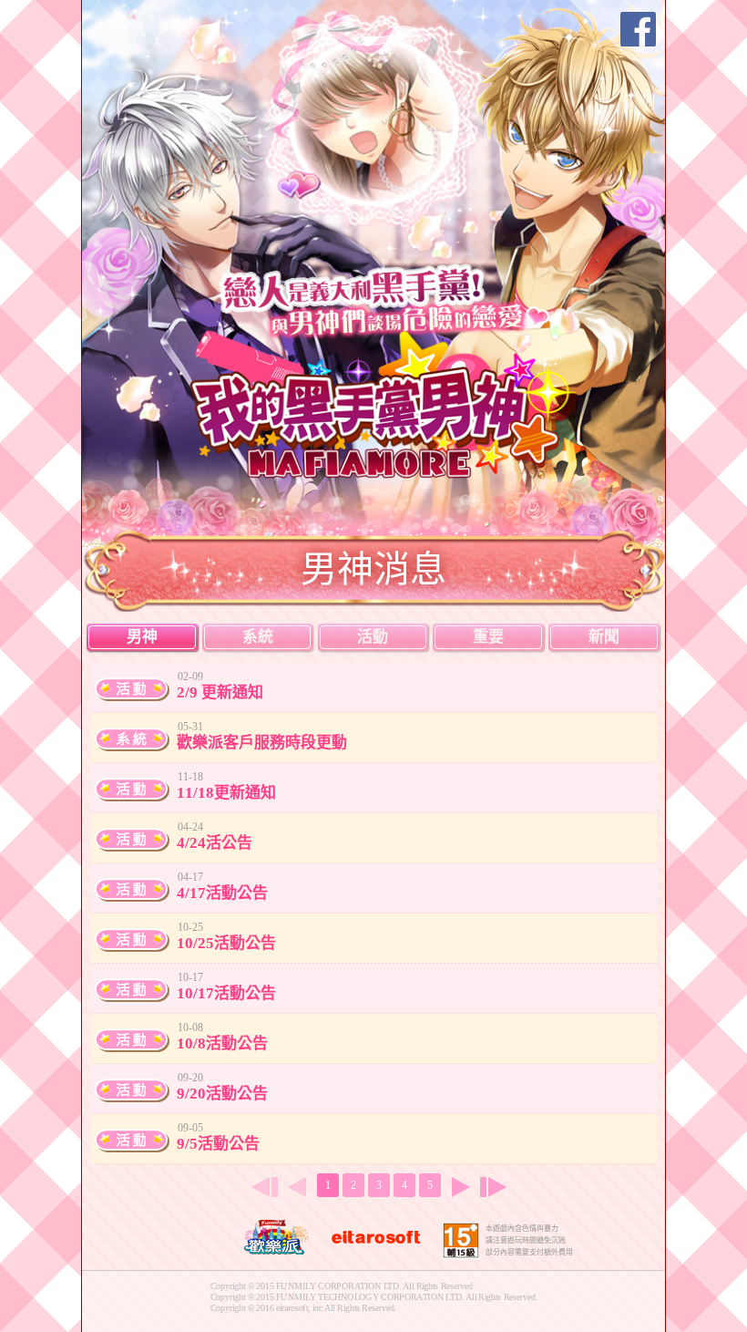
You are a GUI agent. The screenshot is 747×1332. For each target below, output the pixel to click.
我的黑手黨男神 (385, 403)
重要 (488, 636)
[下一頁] (461, 1187)
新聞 (603, 636)
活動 (372, 636)
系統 (257, 636)
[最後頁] (497, 1187)
